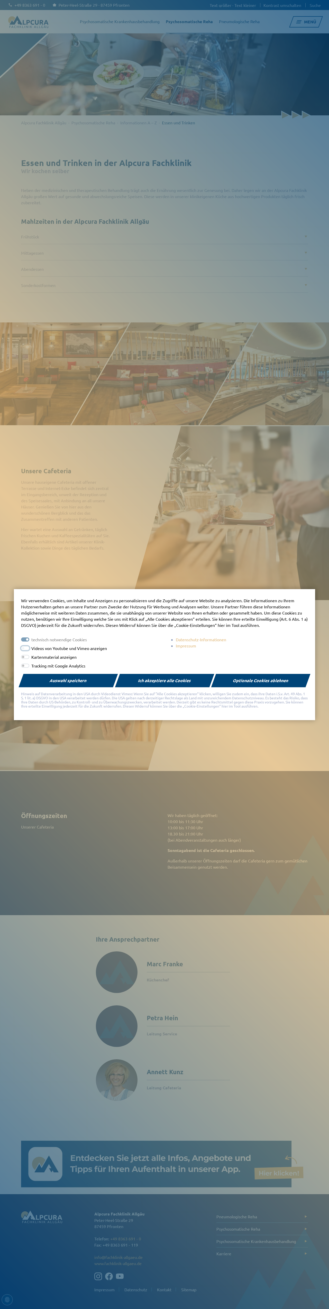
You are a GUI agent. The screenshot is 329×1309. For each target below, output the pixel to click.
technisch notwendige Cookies (59, 639)
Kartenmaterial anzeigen (54, 657)
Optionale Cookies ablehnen (261, 680)
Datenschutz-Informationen (201, 639)
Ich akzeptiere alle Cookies (164, 680)
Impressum (186, 645)
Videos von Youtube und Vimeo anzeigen (69, 648)
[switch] (25, 648)
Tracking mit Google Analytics (58, 665)
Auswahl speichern (68, 680)
